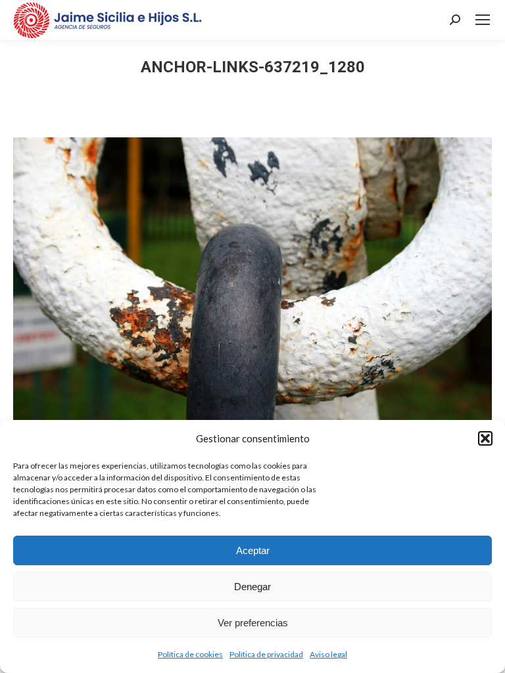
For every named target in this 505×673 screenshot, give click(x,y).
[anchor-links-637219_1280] (252, 296)
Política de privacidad (266, 654)
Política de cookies (190, 654)
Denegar (252, 586)
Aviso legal (328, 654)
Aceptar (253, 550)
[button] (485, 438)
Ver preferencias (253, 622)
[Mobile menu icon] (482, 20)
